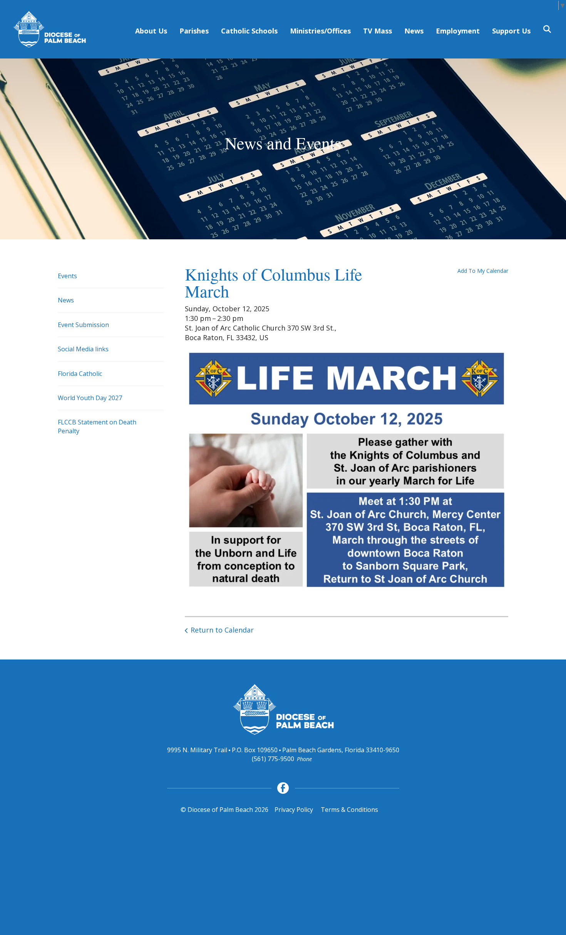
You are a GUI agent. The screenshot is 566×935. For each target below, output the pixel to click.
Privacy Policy (294, 809)
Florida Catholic (80, 373)
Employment (458, 30)
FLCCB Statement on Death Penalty (97, 426)
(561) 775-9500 (273, 759)
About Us (151, 30)
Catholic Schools (249, 30)
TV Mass (377, 30)
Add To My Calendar (482, 270)
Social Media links (83, 349)
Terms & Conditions (349, 809)
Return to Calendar (222, 629)
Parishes (194, 30)
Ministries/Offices (320, 30)
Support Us (511, 30)
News (414, 30)
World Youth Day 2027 (90, 398)
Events (67, 276)
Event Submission (83, 325)
